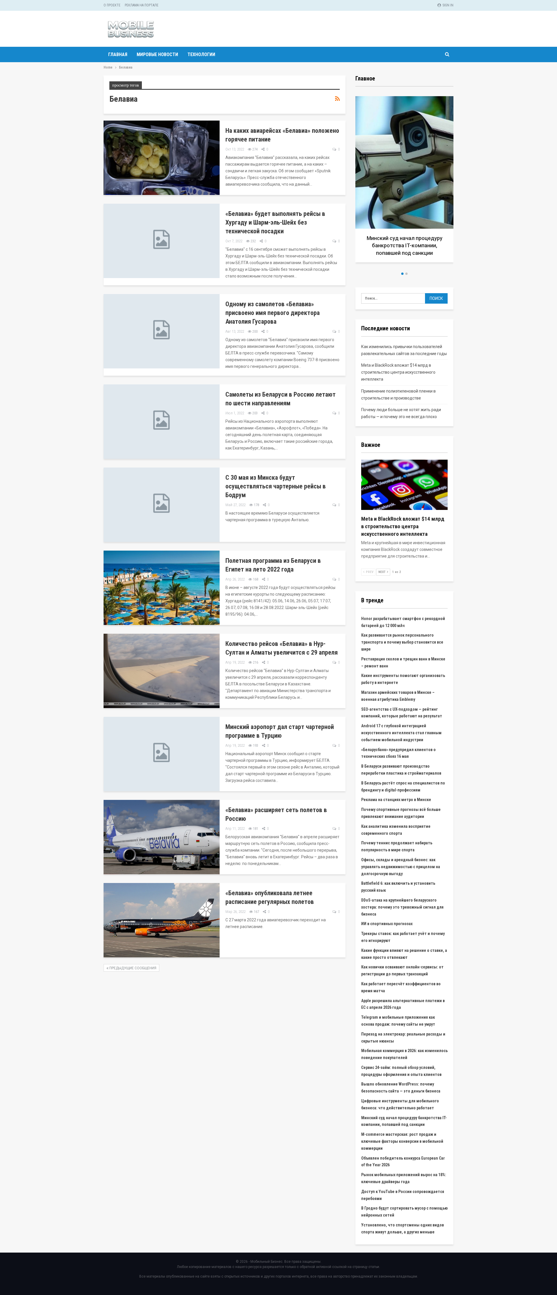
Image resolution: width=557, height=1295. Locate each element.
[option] (404, 181)
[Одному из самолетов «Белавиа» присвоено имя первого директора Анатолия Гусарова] (162, 331)
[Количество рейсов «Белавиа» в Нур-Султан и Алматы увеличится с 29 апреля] (162, 671)
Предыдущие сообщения (132, 968)
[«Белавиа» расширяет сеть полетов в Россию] (162, 837)
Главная (117, 54)
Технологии (201, 54)
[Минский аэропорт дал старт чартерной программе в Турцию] (162, 754)
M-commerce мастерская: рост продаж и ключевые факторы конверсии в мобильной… (404, 245)
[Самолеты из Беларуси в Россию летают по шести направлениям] (162, 421)
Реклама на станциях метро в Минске (396, 799)
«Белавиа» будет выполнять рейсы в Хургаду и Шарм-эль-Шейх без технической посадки (275, 222)
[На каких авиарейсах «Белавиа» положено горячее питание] (162, 158)
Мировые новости (157, 54)
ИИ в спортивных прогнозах (387, 923)
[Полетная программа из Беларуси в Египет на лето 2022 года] (162, 588)
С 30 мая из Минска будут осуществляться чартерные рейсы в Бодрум (275, 486)
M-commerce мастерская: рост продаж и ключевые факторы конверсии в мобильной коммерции (402, 1141)
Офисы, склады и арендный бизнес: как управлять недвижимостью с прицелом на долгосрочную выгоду (400, 866)
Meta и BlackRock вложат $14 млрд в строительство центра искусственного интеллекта (398, 372)
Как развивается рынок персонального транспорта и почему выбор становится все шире (402, 642)
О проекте (112, 5)
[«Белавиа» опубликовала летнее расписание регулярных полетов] (162, 920)
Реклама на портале (141, 5)
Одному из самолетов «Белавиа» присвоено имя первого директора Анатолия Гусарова (272, 312)
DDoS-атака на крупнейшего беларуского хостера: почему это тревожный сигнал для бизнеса (402, 907)
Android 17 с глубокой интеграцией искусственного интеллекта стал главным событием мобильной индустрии (401, 732)
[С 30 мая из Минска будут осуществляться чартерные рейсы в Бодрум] (162, 505)
